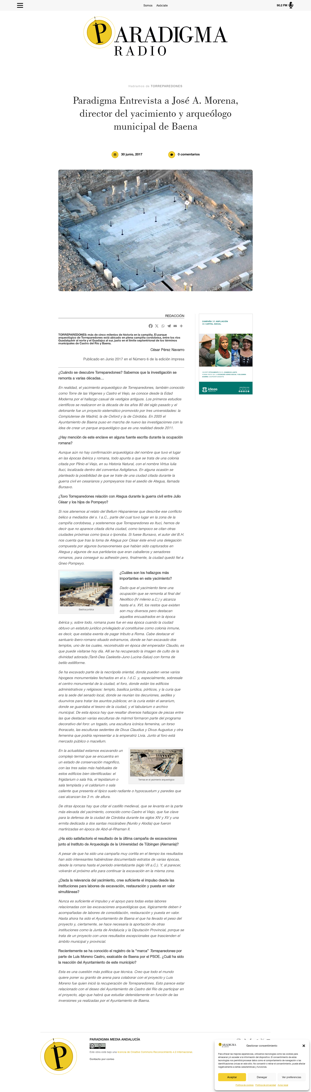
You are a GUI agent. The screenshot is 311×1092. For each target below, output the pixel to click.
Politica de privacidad (265, 1085)
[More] (181, 326)
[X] (156, 326)
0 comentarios (189, 154)
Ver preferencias (291, 1077)
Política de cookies (245, 1085)
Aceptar (232, 1077)
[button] (304, 1046)
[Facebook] (150, 326)
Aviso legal (283, 1085)
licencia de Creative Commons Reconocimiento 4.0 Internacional (155, 1052)
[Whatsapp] (163, 326)
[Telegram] (169, 326)
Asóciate (162, 5)
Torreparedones (166, 86)
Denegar (262, 1077)
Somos (147, 5)
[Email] (175, 326)
